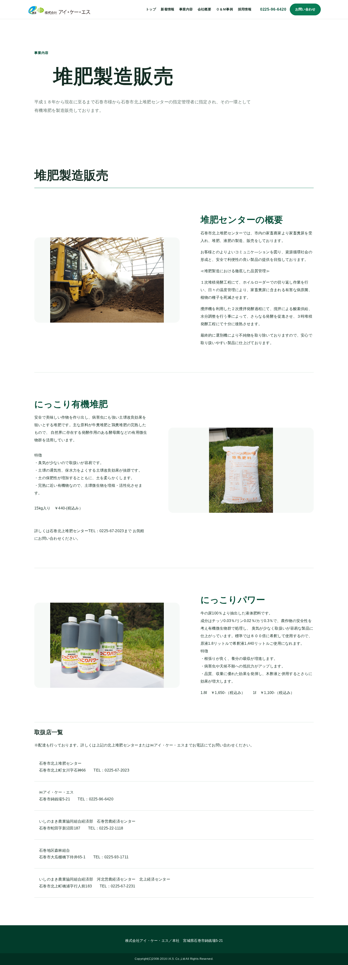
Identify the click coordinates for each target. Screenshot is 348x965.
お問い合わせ (305, 9)
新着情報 (167, 9)
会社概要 (204, 9)
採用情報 (244, 9)
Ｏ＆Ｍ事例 (224, 9)
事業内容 (186, 9)
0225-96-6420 (273, 9)
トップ (151, 9)
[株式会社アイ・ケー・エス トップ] (59, 9)
